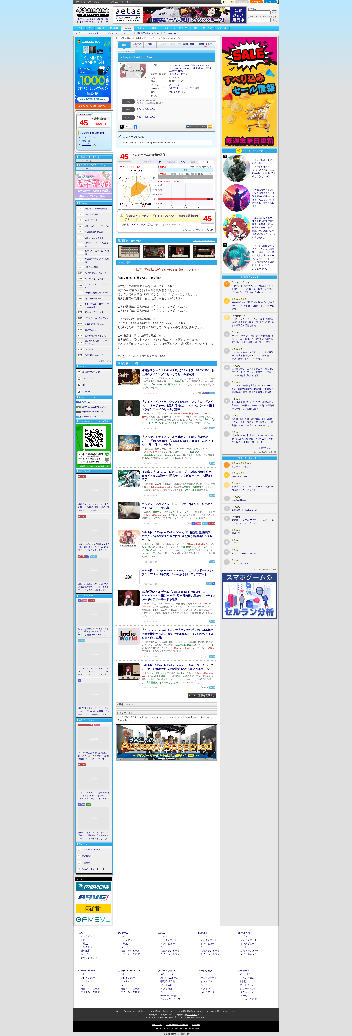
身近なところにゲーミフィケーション (97, 342)
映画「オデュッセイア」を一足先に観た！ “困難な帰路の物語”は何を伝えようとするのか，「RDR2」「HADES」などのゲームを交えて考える (93, 507)
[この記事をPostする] (122, 127)
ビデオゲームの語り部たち (97, 318)
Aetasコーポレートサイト (93, 869)
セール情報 (166, 985)
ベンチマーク (207, 992)
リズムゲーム (247, 992)
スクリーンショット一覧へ (204, 241)
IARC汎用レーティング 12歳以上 (185, 88)
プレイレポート (95, 33)
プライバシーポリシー (92, 849)
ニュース (86, 137)
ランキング (270, 2)
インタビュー (113, 33)
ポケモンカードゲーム (243, 466)
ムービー (128, 33)
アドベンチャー (176, 85)
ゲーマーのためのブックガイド (97, 285)
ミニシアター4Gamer (94, 324)
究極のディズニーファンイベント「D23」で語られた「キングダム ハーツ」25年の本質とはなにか (93, 835)
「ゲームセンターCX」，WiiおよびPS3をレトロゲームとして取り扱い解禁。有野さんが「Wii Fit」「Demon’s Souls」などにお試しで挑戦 (253, 289)
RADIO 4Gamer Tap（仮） (96, 273)
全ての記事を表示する (203, 695)
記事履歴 (256, 2)
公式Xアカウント (91, 2)
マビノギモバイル (240, 563)
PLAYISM (174, 74)
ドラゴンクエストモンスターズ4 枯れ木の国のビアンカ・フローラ (253, 488)
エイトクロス (138, 224)
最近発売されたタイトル (148, 33)
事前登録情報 (167, 981)
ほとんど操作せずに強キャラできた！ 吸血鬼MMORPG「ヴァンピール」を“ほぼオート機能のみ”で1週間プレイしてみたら (93, 631)
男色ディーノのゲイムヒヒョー (97, 244)
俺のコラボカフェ (93, 298)
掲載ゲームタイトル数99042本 (93, 19)
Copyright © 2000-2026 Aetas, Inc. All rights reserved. (176, 1028)
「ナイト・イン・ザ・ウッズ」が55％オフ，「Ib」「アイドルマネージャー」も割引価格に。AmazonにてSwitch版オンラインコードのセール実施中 (178, 405)
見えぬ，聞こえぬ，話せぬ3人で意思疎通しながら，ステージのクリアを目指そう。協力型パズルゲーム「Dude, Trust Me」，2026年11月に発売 (253, 422)
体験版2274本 (102, 21)
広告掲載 (196, 1024)
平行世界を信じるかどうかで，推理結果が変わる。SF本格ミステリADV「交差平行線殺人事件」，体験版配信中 (253, 405)
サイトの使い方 (111, 2)
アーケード (244, 970)
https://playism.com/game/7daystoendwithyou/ (189, 65)
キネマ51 (89, 349)
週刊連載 (85, 950)
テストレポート (208, 977)
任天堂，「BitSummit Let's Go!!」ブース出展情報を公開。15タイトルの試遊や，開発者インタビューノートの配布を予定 (178, 475)
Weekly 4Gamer (91, 214)
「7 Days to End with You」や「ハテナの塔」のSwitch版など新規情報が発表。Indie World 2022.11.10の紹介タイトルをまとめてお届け (178, 633)
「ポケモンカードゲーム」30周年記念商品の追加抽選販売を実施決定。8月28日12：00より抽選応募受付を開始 (253, 322)
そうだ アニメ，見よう (95, 279)
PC (90, 28)
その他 (243, 995)
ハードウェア (180, 28)
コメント (128, 127)
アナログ (207, 28)
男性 (183, 161)
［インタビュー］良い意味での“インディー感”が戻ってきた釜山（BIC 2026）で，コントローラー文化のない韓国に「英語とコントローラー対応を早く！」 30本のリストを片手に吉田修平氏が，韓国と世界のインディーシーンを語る (93, 795)
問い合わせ (127, 2)
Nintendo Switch (89, 416)
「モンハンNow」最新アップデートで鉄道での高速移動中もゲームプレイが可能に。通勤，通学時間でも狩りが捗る (252, 355)
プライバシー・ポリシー (177, 1024)
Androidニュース (169, 977)
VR (166, 28)
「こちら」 (192, 1014)
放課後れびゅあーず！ (95, 355)
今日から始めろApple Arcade (98, 293)
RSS (77, 2)
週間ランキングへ (268, 448)
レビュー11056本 (85, 21)
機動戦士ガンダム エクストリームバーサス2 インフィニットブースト (253, 522)
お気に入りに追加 (197, 126)
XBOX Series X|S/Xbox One (94, 407)
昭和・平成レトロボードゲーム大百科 (97, 305)
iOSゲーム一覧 (168, 995)
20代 (159, 161)
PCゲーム (86, 402)
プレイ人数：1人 (177, 92)
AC (195, 28)
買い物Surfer (90, 330)
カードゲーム (247, 985)
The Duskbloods (239, 500)
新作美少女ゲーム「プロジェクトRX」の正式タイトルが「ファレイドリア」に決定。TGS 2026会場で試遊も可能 (253, 372)
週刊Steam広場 (91, 267)
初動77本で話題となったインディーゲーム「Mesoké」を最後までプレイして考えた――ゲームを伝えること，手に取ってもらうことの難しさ (93, 711)
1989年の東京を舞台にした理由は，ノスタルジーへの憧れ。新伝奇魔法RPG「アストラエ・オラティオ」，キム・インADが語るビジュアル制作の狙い (93, 756)
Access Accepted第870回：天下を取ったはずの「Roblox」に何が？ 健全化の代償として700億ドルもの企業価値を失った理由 (253, 339)
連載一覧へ (105, 361)
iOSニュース (167, 974)
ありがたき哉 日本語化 (95, 336)
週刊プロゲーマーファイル (97, 226)
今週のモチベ (91, 220)
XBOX (101, 28)
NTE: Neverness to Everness (244, 553)
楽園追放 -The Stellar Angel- (244, 510)
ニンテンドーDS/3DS (129, 970)
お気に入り (242, 2)
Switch (127, 28)
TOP (80, 28)
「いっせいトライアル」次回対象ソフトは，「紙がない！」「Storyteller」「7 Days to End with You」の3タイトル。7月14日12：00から (178, 440)
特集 (84, 140)
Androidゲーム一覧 (170, 999)
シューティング (248, 988)
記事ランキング (89, 957)
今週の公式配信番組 (94, 232)
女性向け (154, 28)
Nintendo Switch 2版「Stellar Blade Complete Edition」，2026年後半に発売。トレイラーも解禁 (253, 305)
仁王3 (234, 543)
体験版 (84, 943)
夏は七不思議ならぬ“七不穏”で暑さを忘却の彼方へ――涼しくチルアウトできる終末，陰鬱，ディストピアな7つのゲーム (93, 587)
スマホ (140, 28)
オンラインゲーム (90, 936)
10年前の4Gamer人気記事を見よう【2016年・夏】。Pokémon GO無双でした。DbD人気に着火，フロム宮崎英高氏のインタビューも (93, 547)
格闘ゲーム (246, 981)
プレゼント (87, 378)
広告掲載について (90, 862)
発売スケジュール (130, 950)
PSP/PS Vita (244, 932)
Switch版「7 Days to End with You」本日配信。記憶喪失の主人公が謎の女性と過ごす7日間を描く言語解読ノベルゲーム (177, 536)
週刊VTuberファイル (94, 238)
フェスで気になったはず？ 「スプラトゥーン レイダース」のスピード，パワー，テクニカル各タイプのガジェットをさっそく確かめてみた (93, 671)
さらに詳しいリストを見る (198, 229)
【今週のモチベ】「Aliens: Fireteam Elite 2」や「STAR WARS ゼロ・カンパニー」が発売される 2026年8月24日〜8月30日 (253, 438)
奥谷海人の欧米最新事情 (96, 208)
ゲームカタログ (171, 33)
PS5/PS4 (114, 28)
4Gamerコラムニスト (94, 312)
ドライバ (86, 391)
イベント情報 (247, 977)
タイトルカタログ (130, 954)
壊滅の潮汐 (237, 533)
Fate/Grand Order (239, 476)
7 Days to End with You (146, 100)
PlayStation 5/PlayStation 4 (93, 411)
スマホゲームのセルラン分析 (97, 252)
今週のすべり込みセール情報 (97, 260)
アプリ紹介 (166, 988)
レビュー (80, 33)
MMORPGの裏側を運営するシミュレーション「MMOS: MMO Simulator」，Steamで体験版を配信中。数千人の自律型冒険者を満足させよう (252, 389)
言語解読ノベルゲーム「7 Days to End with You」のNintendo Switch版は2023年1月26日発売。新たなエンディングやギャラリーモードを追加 (178, 595)
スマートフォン (166, 970)
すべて (206, 162)
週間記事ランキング (91, 372)
